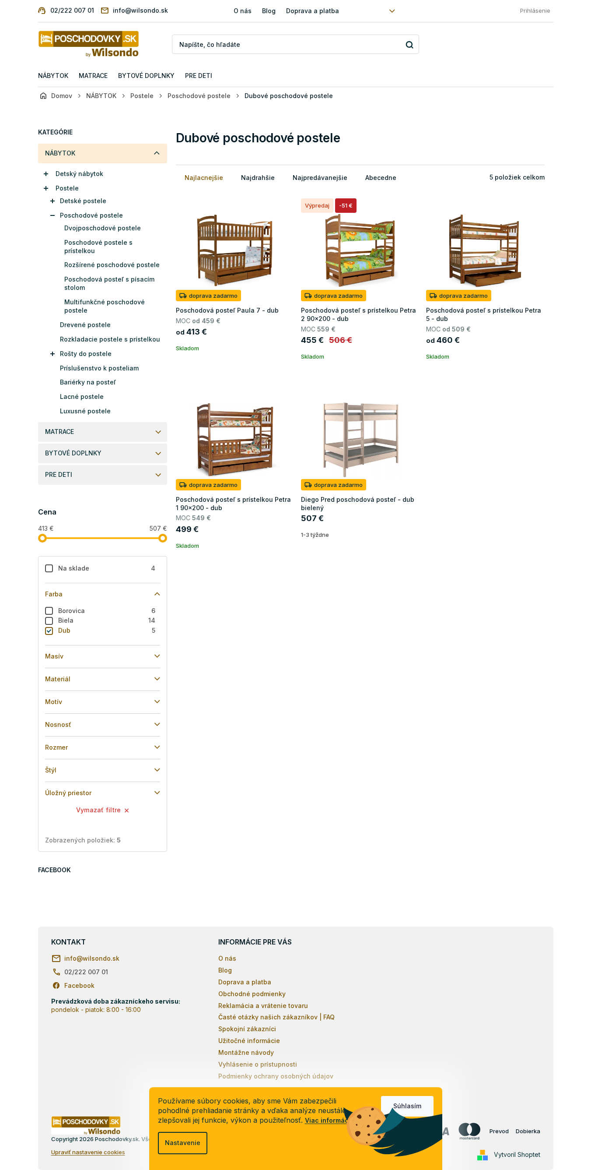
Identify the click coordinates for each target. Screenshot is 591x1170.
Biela (107, 620)
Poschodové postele (91, 215)
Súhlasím (407, 1106)
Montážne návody (246, 1052)
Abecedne (380, 177)
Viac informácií (328, 1120)
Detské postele (83, 200)
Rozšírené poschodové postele (112, 264)
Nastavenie (182, 1142)
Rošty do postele (86, 353)
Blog (269, 10)
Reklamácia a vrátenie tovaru (263, 1005)
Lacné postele (82, 396)
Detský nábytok (79, 173)
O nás (243, 10)
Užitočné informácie (249, 1040)
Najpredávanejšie (320, 177)
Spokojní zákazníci (247, 1029)
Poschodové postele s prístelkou (98, 246)
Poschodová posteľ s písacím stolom (109, 283)
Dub (107, 630)
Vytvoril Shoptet (517, 1154)
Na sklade (107, 568)
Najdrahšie (258, 177)
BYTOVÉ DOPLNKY (73, 453)
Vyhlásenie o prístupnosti (257, 1064)
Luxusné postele (85, 411)
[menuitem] (53, 76)
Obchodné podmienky (252, 993)
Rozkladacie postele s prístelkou (110, 339)
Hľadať (409, 44)
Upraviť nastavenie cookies (88, 1152)
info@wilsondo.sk (91, 958)
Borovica (107, 610)
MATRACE (59, 431)
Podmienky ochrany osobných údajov (275, 1076)
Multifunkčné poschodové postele (104, 306)
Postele (67, 188)
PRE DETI (58, 474)
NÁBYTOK (60, 153)
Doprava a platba (312, 10)
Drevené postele (85, 324)
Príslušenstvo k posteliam (99, 368)
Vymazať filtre (98, 810)
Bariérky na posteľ (88, 382)
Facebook (79, 985)
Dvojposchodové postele (102, 228)
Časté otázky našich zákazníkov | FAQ (276, 1017)
